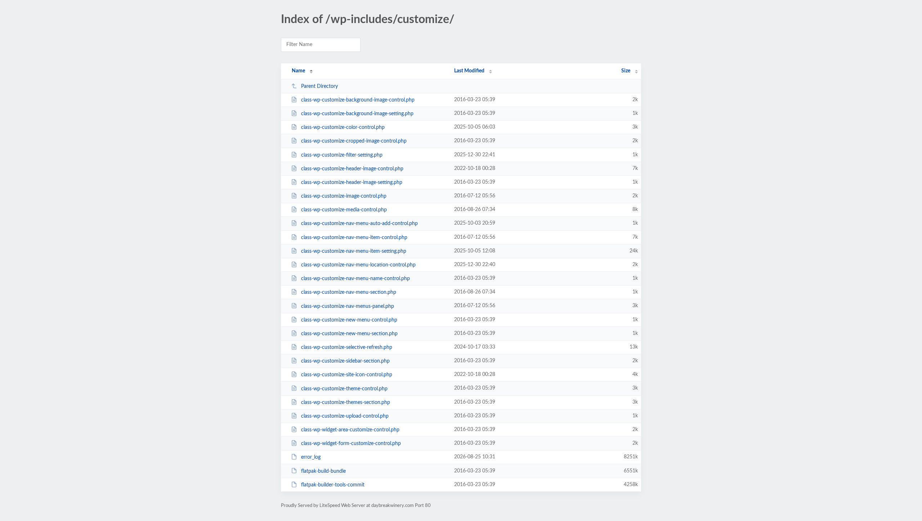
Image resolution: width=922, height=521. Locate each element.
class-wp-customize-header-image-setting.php (351, 182)
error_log (311, 457)
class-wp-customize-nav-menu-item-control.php (354, 237)
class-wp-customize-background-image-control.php (358, 100)
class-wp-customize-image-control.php (343, 196)
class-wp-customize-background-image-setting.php (357, 113)
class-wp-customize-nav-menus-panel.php (347, 306)
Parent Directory (319, 86)
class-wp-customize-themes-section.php (345, 402)
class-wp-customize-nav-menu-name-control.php (355, 278)
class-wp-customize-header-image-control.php (352, 168)
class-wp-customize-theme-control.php (344, 388)
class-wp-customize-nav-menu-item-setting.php (353, 251)
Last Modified (469, 70)
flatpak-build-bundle (323, 470)
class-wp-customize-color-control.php (343, 127)
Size (625, 70)
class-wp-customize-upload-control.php (345, 416)
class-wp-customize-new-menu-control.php (349, 320)
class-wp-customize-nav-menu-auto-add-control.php (359, 223)
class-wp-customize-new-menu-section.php (349, 333)
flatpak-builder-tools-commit (332, 485)
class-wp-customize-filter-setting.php (341, 155)
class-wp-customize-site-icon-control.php (346, 374)
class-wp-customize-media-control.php (344, 209)
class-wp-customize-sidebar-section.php (345, 361)
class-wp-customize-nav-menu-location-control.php (358, 265)
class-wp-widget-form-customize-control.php (351, 443)
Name (298, 70)
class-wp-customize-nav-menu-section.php (348, 292)
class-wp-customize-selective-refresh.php (346, 347)
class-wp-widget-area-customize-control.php (350, 429)
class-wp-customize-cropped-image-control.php (354, 141)
